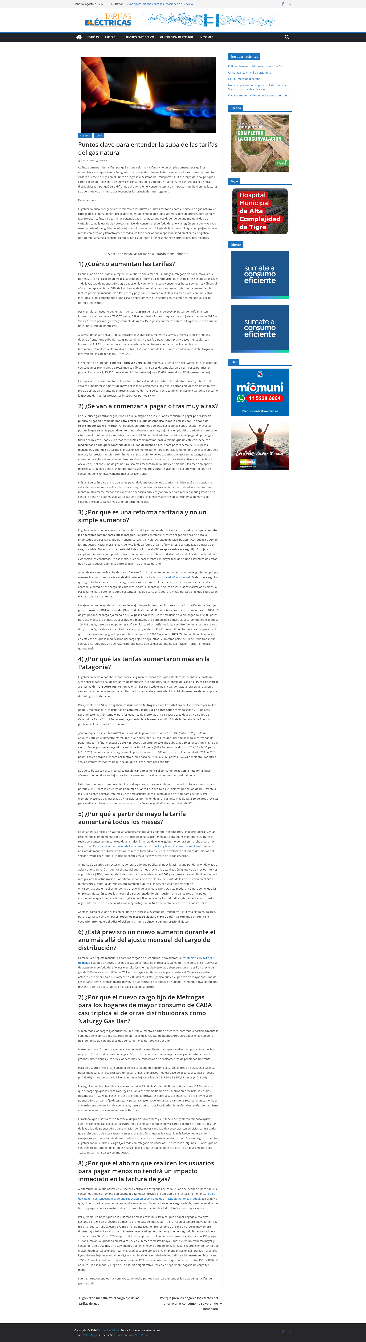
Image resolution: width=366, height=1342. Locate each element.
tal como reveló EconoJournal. (172, 577)
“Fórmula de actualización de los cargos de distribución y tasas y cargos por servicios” (146, 846)
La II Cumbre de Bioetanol (244, 79)
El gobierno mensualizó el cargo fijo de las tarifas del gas (109, 1301)
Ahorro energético (139, 37)
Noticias (93, 37)
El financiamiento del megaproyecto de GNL (256, 66)
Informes (206, 37)
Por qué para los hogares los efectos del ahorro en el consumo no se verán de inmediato (189, 1303)
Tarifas (110, 37)
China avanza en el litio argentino (249, 72)
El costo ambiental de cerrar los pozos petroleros (259, 95)
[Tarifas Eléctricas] (78, 37)
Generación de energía (176, 37)
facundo (103, 160)
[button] (117, 37)
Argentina (85, 135)
